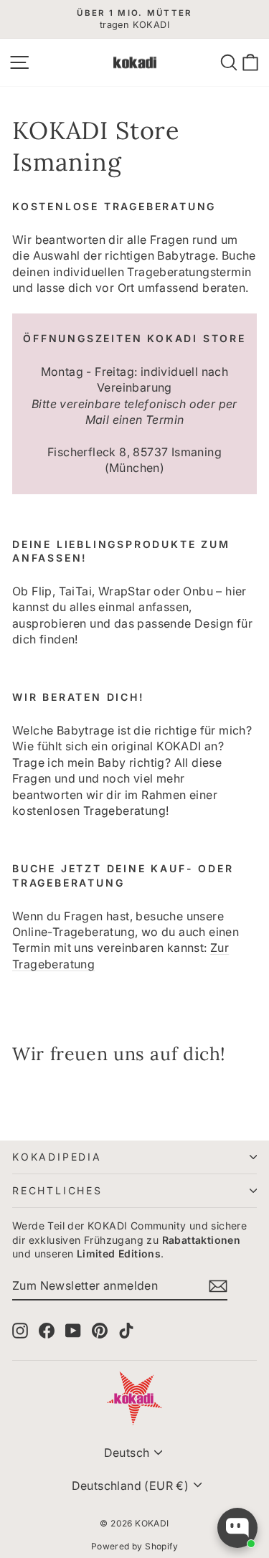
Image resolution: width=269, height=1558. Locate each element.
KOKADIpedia (57, 1157)
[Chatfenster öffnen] (237, 1528)
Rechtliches (57, 1190)
